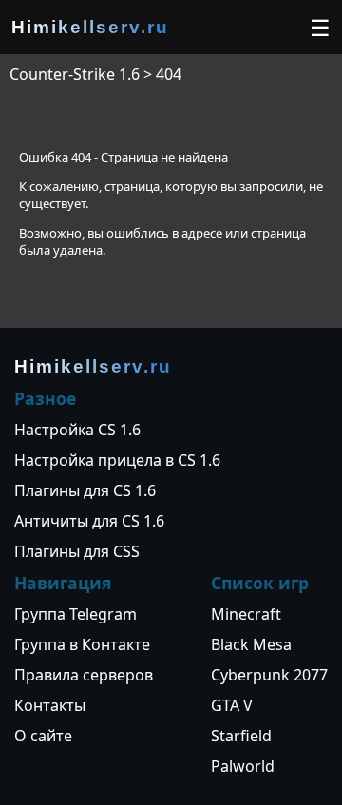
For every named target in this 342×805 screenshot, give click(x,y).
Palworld (243, 766)
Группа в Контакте (82, 644)
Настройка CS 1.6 (77, 429)
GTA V (232, 705)
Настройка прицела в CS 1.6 (117, 460)
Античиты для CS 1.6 (89, 520)
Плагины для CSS (77, 551)
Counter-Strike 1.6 (75, 74)
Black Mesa (251, 644)
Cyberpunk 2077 (269, 674)
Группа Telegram (75, 614)
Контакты (50, 705)
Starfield (241, 735)
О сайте (43, 735)
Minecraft (246, 614)
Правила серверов (83, 674)
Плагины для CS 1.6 (85, 490)
